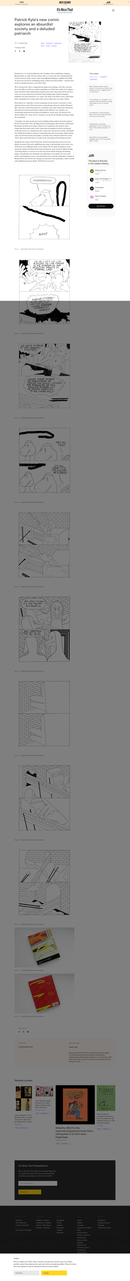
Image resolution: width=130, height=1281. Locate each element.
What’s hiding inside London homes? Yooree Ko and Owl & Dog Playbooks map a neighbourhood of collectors (100, 89)
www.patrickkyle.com (25, 1047)
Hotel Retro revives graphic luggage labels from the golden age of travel (100, 138)
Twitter (59, 1230)
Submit (79, 1223)
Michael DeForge (51, 78)
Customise (19, 1273)
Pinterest (60, 1232)
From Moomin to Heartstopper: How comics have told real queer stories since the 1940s (100, 114)
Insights (80, 1242)
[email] (24, 51)
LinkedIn (60, 1225)
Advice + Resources (43, 1225)
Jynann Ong (23, 43)
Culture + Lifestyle (43, 1228)
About (79, 1220)
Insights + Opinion (42, 1220)
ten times (44, 87)
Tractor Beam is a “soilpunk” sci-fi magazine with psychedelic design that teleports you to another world (100, 102)
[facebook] (15, 51)
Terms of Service (83, 1235)
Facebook (60, 1228)
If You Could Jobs (104, 1228)
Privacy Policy (82, 1232)
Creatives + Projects (43, 1223)
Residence (102, 1220)
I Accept (46, 1273)
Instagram (60, 1220)
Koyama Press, (20, 76)
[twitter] (19, 51)
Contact (80, 1225)
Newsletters (82, 1245)
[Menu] (113, 10)
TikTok (59, 1223)
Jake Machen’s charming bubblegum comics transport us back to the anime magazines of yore (100, 126)
